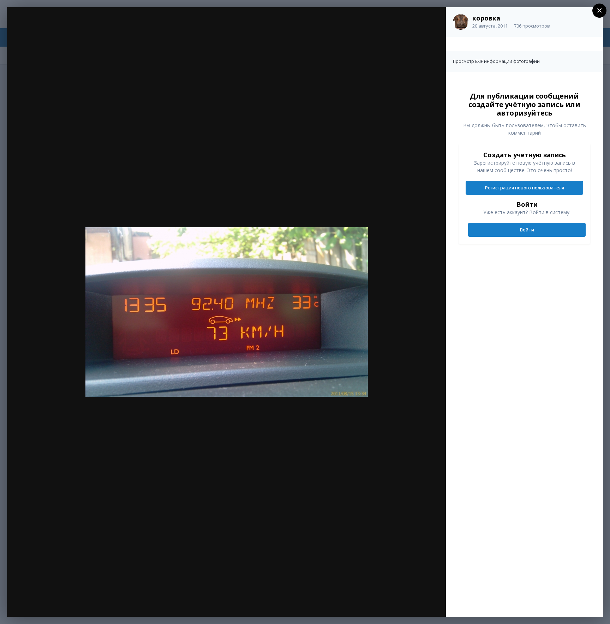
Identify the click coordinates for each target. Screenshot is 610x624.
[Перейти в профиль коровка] (460, 22)
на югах (52, 27)
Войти (527, 229)
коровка (486, 18)
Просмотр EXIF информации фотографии (496, 61)
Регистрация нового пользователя (524, 187)
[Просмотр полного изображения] (434, 20)
